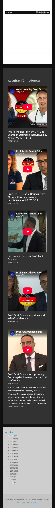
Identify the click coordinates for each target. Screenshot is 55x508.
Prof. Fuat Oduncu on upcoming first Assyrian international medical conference (27, 377)
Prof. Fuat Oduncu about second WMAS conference (26, 317)
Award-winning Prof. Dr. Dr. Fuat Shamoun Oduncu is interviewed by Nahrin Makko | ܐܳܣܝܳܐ (27, 135)
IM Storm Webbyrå (30, 502)
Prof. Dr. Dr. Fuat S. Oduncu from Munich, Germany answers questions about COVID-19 (26, 197)
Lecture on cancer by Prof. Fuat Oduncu (25, 257)
